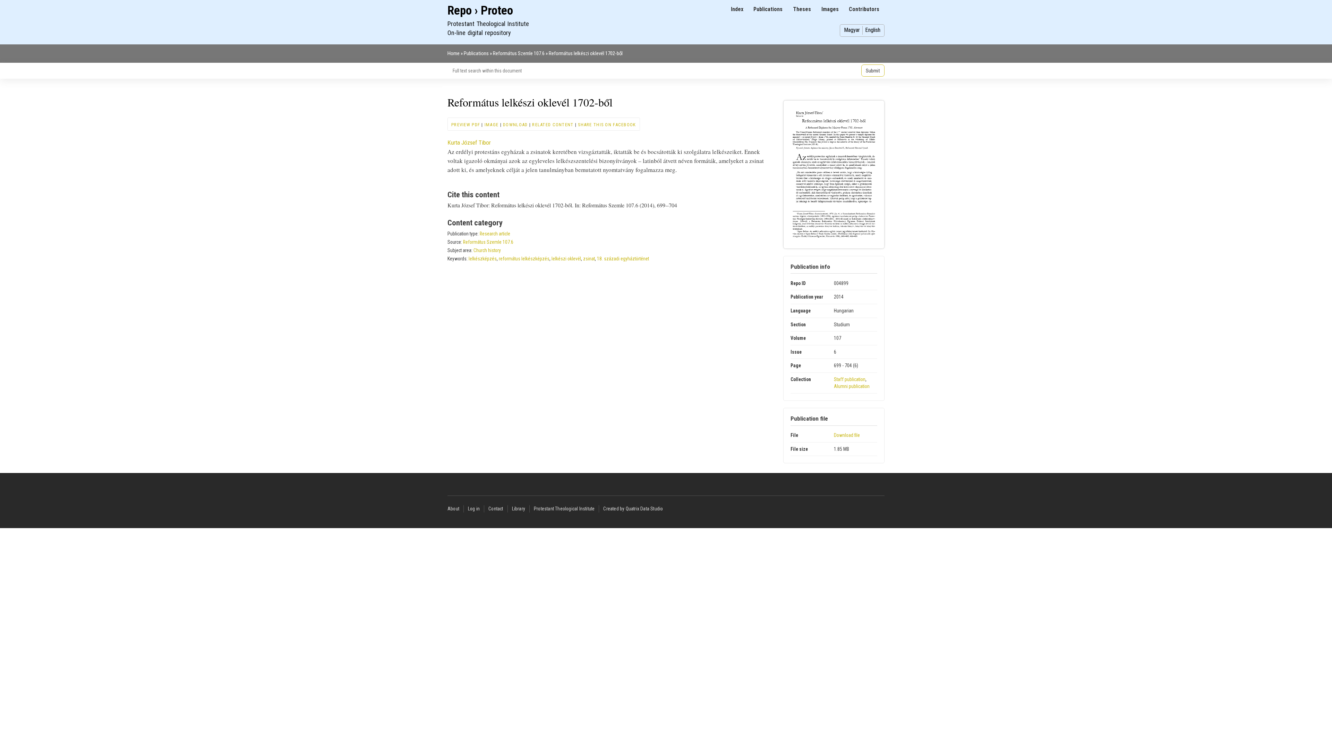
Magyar (852, 30)
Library (518, 508)
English (872, 30)
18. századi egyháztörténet (623, 258)
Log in (474, 508)
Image (491, 124)
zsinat (589, 258)
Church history (487, 250)
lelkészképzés (483, 258)
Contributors (864, 9)
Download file (847, 435)
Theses (802, 9)
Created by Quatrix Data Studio (633, 508)
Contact (495, 508)
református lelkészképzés (524, 258)
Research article (495, 233)
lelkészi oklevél (566, 258)
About (453, 508)
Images (830, 9)
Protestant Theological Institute (564, 508)
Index (737, 9)
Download (515, 124)
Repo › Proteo (480, 10)
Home (453, 53)
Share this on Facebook (607, 124)
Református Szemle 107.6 (519, 53)
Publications (768, 9)
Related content (552, 124)
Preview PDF (465, 124)
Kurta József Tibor (469, 142)
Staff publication (849, 379)
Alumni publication (852, 386)
